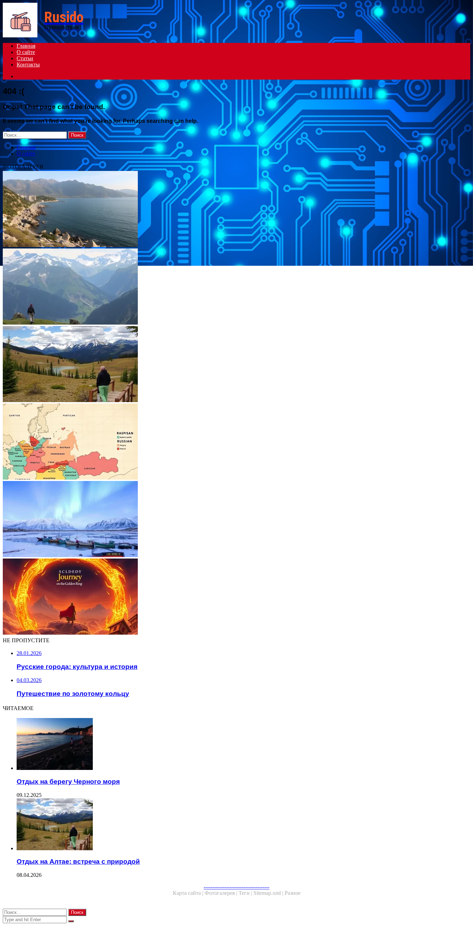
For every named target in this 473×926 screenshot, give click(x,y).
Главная (26, 46)
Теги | (246, 893)
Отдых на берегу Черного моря (68, 781)
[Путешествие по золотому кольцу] (210, 597)
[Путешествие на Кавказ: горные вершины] (210, 287)
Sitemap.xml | (269, 893)
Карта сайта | (189, 893)
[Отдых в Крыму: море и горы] (210, 209)
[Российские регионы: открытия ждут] (210, 442)
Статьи (25, 58)
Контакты (28, 64)
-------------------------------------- (236, 887)
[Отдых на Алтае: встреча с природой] (210, 364)
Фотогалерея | (222, 893)
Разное (293, 893)
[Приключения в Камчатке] (210, 520)
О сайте (26, 52)
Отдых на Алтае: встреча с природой (78, 861)
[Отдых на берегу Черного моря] (217, 744)
